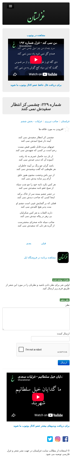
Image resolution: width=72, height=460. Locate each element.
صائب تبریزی (51, 121)
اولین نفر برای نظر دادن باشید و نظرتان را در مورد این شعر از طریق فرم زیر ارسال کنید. (38, 286)
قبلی (43, 243)
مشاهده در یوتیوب (36, 35)
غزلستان (65, 121)
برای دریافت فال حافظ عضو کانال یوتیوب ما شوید (36, 85)
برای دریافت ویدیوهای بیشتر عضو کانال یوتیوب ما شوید (41, 425)
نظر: (67, 305)
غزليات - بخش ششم (31, 121)
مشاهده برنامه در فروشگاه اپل (40, 257)
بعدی (28, 243)
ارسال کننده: (63, 333)
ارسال (63, 362)
